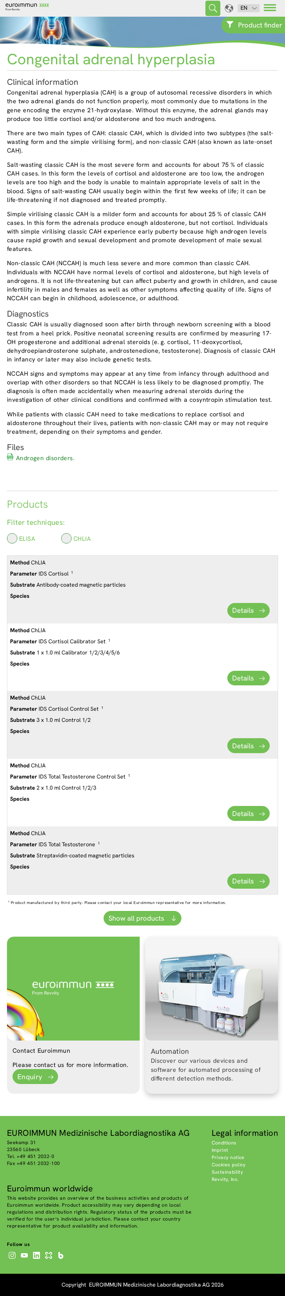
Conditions (224, 1143)
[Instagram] (13, 1259)
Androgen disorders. (45, 458)
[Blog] (62, 1259)
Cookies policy (229, 1164)
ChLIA (82, 539)
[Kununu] (49, 1259)
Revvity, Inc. (225, 1179)
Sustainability (227, 1172)
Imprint (220, 1150)
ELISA (27, 539)
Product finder (260, 25)
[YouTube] (25, 1259)
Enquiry (29, 1076)
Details (243, 610)
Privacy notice (228, 1157)
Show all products (137, 918)
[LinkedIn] (37, 1259)
